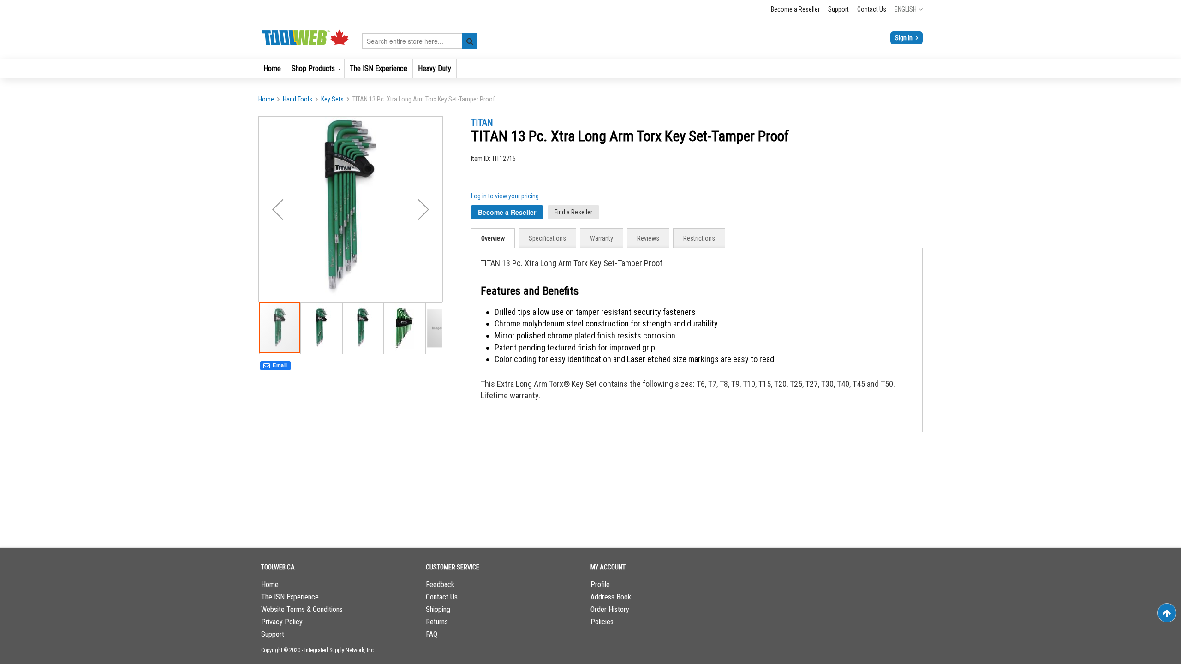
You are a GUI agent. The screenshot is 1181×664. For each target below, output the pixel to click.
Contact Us (871, 9)
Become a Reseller (795, 9)
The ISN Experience (290, 597)
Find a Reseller (573, 212)
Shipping (438, 609)
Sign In (904, 38)
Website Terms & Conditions (302, 609)
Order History (609, 609)
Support (838, 9)
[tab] (493, 238)
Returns (437, 621)
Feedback (440, 584)
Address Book (610, 597)
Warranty (601, 238)
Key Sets (332, 99)
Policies (602, 621)
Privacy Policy (282, 621)
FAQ (431, 634)
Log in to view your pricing (505, 196)
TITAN (482, 122)
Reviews (648, 238)
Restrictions (699, 238)
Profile (600, 584)
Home (266, 99)
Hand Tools (297, 99)
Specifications (547, 238)
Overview (493, 238)
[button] (909, 9)
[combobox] (419, 41)
